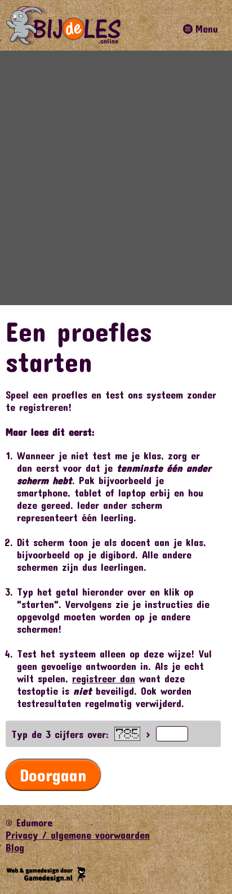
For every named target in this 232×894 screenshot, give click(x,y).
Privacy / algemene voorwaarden (78, 835)
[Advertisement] (116, 178)
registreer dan (103, 678)
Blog (15, 847)
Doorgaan (53, 775)
